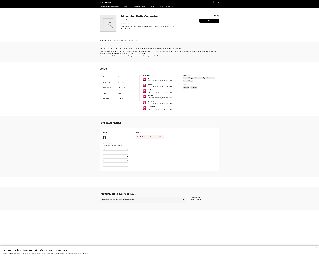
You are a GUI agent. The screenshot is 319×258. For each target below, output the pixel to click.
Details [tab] (110, 40)
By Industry (125, 6)
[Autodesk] (105, 2)
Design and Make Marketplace (109, 6)
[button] (143, 200)
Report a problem (196, 199)
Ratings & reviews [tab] (120, 40)
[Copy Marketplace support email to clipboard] (203, 199)
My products (169, 6)
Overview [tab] (103, 40)
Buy (209, 20)
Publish (152, 6)
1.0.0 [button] (119, 93)
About (161, 6)
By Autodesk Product (139, 6)
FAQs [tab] (136, 40)
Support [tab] (130, 40)
